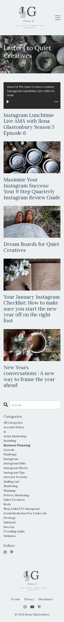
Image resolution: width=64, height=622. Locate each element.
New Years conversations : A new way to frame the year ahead (29, 376)
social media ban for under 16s (25, 513)
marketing (11, 486)
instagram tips (14, 472)
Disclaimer (45, 599)
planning (9, 490)
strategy (9, 517)
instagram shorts (16, 468)
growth (9, 450)
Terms (15, 599)
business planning (17, 445)
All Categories (13, 422)
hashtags (10, 454)
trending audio (14, 531)
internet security (15, 477)
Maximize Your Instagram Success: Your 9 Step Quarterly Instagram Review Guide (32, 189)
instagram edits (15, 463)
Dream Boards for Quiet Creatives (31, 247)
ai (5, 431)
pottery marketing (16, 495)
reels (7, 504)
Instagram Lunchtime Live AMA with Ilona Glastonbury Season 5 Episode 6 (29, 124)
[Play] (7, 101)
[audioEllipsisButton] (56, 101)
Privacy (29, 599)
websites (10, 536)
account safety (14, 427)
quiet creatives (14, 499)
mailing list (11, 481)
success (9, 527)
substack (10, 522)
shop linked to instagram (22, 508)
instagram (11, 459)
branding (10, 440)
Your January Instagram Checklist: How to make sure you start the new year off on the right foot (32, 309)
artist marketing (15, 436)
